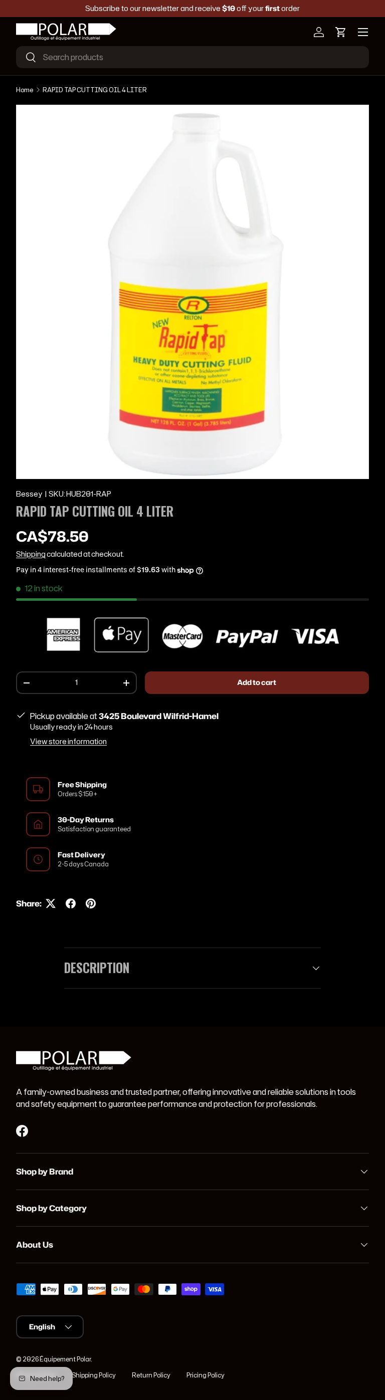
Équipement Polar (65, 1359)
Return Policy (151, 1375)
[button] (341, 32)
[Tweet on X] (51, 903)
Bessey (29, 494)
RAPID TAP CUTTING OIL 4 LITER (95, 90)
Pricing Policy (205, 1375)
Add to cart (256, 682)
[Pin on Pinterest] (91, 903)
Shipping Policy (94, 1375)
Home (24, 90)
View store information (68, 742)
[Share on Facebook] (71, 903)
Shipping (31, 554)
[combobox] (192, 57)
